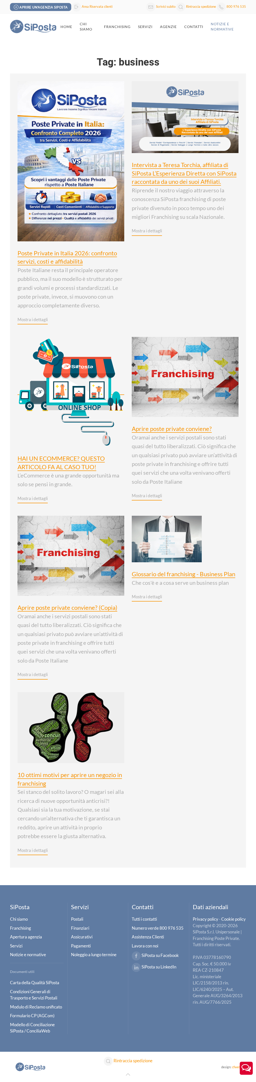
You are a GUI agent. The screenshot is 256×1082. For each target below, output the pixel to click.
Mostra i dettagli (33, 319)
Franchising (117, 27)
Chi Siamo (86, 26)
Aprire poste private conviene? (172, 428)
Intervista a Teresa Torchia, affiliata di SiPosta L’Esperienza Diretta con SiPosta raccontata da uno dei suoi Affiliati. (184, 173)
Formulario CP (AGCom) (32, 1015)
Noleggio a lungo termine (93, 954)
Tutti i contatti (144, 919)
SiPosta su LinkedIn (159, 967)
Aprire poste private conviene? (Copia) (67, 607)
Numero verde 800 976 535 (158, 928)
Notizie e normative (222, 26)
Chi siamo (19, 919)
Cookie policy (233, 919)
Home (66, 27)
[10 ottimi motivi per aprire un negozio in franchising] (71, 727)
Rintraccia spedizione (201, 7)
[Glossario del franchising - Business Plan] (167, 538)
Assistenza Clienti (148, 936)
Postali (77, 919)
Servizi (145, 27)
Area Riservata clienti (97, 7)
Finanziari (80, 928)
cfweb (236, 1067)
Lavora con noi (145, 945)
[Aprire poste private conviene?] (185, 376)
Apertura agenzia (26, 936)
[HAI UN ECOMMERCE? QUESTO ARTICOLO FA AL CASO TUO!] (71, 391)
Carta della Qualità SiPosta (34, 982)
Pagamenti (81, 945)
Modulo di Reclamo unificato (36, 1006)
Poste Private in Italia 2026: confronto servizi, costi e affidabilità (67, 257)
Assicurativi (81, 936)
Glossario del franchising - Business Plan (183, 574)
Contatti (193, 27)
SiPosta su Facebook (160, 955)
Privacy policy (205, 919)
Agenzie (168, 27)
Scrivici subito (166, 7)
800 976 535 (236, 7)
